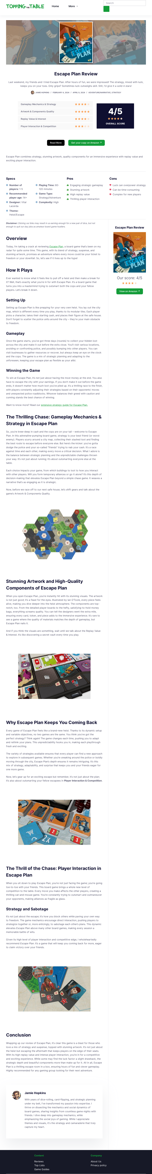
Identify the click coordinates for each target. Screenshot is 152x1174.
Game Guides (41, 1169)
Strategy (116, 92)
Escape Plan (56, 246)
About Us (96, 1161)
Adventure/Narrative (99, 92)
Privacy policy (99, 1165)
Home (55, 6)
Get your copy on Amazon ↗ (86, 142)
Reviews (38, 1161)
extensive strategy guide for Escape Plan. (64, 404)
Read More (56, 142)
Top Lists (39, 1165)
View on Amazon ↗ (129, 291)
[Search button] (106, 9)
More (72, 6)
